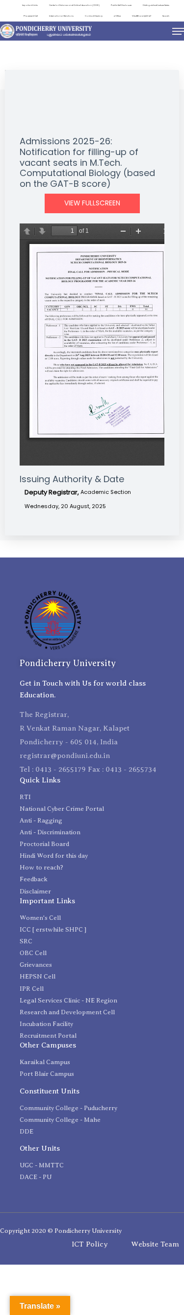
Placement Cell (31, 16)
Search (165, 16)
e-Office (117, 16)
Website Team (155, 1244)
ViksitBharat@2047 (141, 16)
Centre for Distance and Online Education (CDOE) (74, 5)
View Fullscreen (92, 203)
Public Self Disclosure (121, 5)
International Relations (61, 16)
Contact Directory (94, 16)
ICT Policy (90, 1244)
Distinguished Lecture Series (156, 5)
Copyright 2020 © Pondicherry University (61, 1230)
